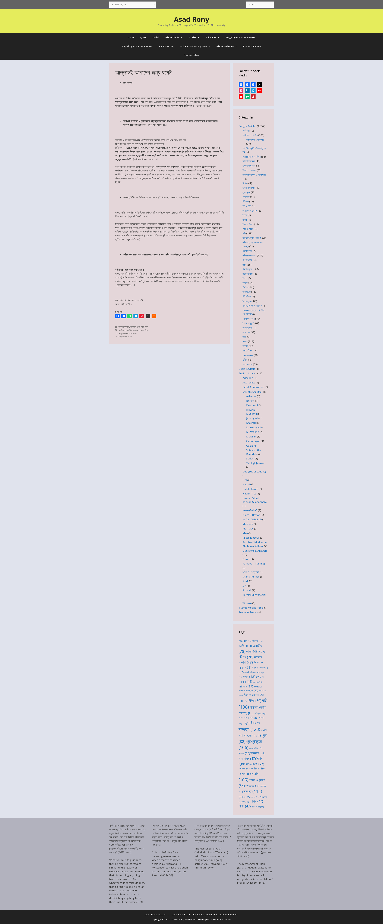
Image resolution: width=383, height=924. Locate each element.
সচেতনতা (246, 332)
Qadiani (251, 445)
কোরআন (246, 197)
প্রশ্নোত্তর (247, 269)
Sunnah (247, 590)
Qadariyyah (253, 441)
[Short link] (148, 316)
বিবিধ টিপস (247, 296)
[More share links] (154, 316)
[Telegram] (135, 316)
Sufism (250, 458)
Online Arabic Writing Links (193, 46)
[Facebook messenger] (123, 316)
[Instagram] (241, 90)
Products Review (252, 46)
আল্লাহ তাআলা (123, 326)
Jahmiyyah (252, 418)
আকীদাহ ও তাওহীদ (137, 326)
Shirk (246, 581)
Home (131, 37)
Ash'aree (251, 396)
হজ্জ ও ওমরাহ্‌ (248, 355)
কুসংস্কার (246, 192)
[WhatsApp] (129, 316)
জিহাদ (245, 215)
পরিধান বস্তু (247, 251)
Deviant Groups (252, 391)
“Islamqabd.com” (158, 914)
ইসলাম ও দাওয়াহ (249, 170)
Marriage (248, 528)
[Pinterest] (253, 96)
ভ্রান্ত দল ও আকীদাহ (255, 140)
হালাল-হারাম (248, 364)
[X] (259, 84)
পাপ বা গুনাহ (247, 260)
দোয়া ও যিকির (248, 229)
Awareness (249, 382)
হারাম (245, 806)
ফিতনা (245, 283)
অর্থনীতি (246, 130)
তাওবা (245, 219)
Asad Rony (191, 19)
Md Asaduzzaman (222, 919)
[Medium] (247, 96)
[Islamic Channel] (259, 90)
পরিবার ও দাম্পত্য (249, 255)
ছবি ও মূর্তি (247, 206)
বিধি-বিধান (247, 292)
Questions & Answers (255, 550)
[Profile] (241, 84)
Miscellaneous (251, 537)
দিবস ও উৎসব (248, 224)
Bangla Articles (247, 126)
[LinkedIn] (247, 90)
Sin (244, 585)
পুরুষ (244, 264)
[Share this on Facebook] (117, 316)
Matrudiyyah (254, 427)
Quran (143, 37)
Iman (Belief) (250, 510)
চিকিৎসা (246, 201)
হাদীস (245, 359)
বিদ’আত (246, 287)
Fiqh (245, 480)
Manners (248, 524)
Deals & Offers (191, 55)
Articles (192, 37)
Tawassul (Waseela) (254, 595)
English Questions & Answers (137, 46)
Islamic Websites (225, 46)
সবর (244, 337)
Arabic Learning (166, 46)
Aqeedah (248, 378)
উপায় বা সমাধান (249, 187)
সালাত (245, 341)
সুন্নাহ (245, 346)
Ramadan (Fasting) (254, 563)
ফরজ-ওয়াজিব (248, 273)
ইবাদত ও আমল (249, 165)
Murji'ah (251, 436)
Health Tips (249, 493)
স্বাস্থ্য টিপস (247, 350)
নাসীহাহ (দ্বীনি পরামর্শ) (252, 238)
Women (247, 603)
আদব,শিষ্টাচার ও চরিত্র (252, 156)
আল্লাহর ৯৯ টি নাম (125, 336)
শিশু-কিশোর (247, 327)
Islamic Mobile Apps (251, 607)
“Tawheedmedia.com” (181, 914)
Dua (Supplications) (254, 471)
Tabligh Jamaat (255, 463)
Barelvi (250, 400)
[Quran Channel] (241, 96)
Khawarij (251, 422)
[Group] (253, 84)
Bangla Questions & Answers (240, 37)
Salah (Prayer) (251, 572)
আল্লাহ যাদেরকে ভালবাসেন (127, 333)
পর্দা (264, 730)
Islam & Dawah (251, 515)
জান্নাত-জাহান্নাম (250, 210)
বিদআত (257, 753)
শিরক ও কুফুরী (248, 323)
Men (245, 533)
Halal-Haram (250, 489)
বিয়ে (258, 764)
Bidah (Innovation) (253, 387)
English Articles (248, 373)
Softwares (211, 37)
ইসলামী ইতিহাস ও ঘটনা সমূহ (254, 175)
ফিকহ (245, 278)
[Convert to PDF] (141, 316)
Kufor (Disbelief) (252, 519)
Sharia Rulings (251, 576)
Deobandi (252, 405)
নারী (244, 233)
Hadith (155, 37)
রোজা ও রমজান (249, 318)
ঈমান (146, 326)
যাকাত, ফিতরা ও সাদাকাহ (252, 305)
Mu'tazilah (252, 432)
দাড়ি (241, 695)
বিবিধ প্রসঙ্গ (247, 301)
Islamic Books (172, 37)
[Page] (247, 84)
